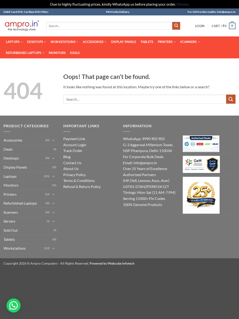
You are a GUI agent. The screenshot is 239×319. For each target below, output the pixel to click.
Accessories (93, 42)
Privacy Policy (74, 174)
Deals (75, 53)
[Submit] (176, 26)
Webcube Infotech (121, 263)
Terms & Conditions (79, 180)
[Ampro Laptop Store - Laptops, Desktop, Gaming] (21, 26)
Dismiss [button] (182, 4)
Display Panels (123, 42)
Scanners (188, 42)
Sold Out (11, 230)
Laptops (13, 42)
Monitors (57, 53)
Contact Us (72, 162)
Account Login (74, 144)
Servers (9, 221)
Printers (165, 42)
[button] (199, 26)
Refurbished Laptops (23, 53)
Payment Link (74, 138)
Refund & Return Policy (82, 186)
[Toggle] (53, 140)
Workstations (63, 42)
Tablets (147, 42)
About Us (71, 168)
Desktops (35, 42)
